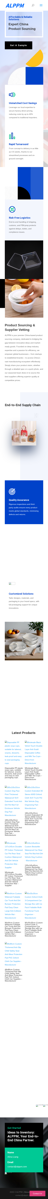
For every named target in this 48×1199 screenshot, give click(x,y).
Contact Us (37, 1193)
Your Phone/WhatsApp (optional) (18, 1044)
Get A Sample (18, 45)
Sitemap (27, 1192)
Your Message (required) (15, 1055)
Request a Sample (19, 1095)
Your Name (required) (14, 1021)
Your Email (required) (14, 1032)
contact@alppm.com (17, 1167)
